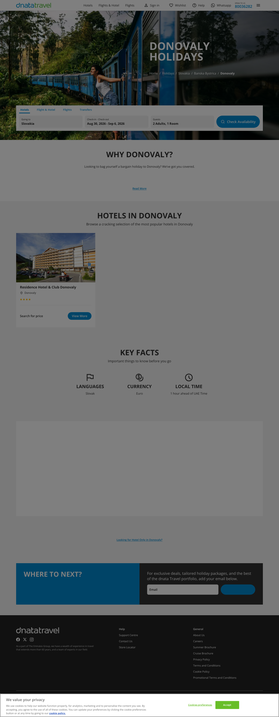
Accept (227, 705)
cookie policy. (57, 713)
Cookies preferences (200, 705)
